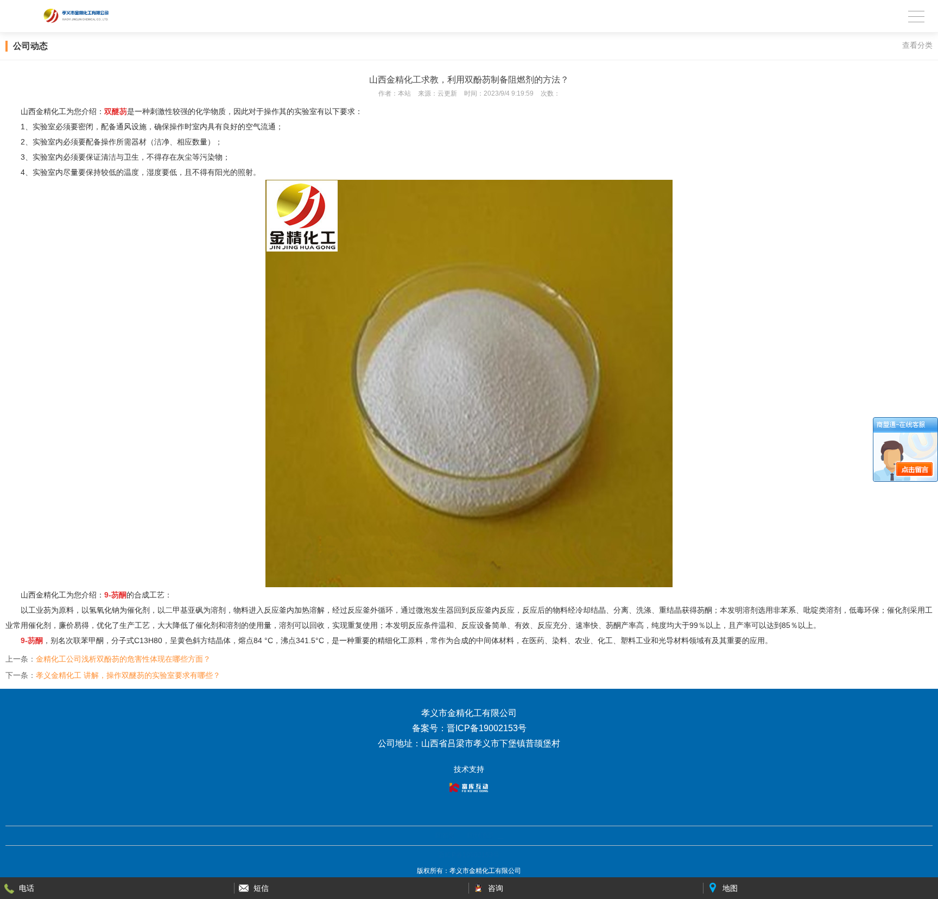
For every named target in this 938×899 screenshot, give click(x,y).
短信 (261, 888)
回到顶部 (480, 835)
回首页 (445, 835)
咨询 (495, 888)
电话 (26, 888)
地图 (730, 888)
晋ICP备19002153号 (469, 855)
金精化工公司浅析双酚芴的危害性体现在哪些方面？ (123, 659)
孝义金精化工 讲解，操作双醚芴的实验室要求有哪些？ (128, 675)
